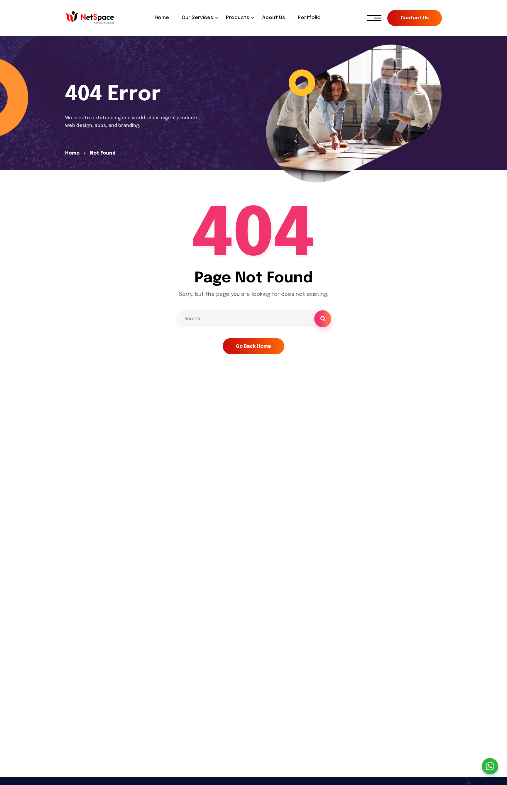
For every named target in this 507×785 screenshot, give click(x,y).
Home (72, 153)
